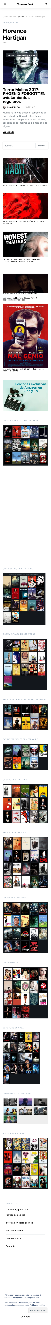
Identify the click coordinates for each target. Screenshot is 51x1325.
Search (41, 145)
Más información (14, 1230)
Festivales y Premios (27, 55)
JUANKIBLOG (13, 107)
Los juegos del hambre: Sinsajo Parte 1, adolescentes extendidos (20, 299)
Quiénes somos (13, 1238)
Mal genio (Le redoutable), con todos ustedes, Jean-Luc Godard (23, 370)
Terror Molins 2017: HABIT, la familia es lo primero (25, 185)
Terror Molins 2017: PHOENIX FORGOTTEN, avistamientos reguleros (25, 95)
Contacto (10, 1246)
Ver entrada (8, 132)
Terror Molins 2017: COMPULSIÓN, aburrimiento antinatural (24, 222)
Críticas (10, 55)
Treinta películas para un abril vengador (20, 293)
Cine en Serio (25, 4)
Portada (20, 17)
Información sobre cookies (19, 1222)
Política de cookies (15, 1215)
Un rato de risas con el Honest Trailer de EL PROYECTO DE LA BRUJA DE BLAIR (22, 260)
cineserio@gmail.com (17, 1209)
